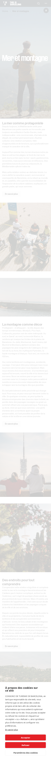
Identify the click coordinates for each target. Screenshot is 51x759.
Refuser (26, 745)
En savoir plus (11, 729)
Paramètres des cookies (25, 752)
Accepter (25, 737)
